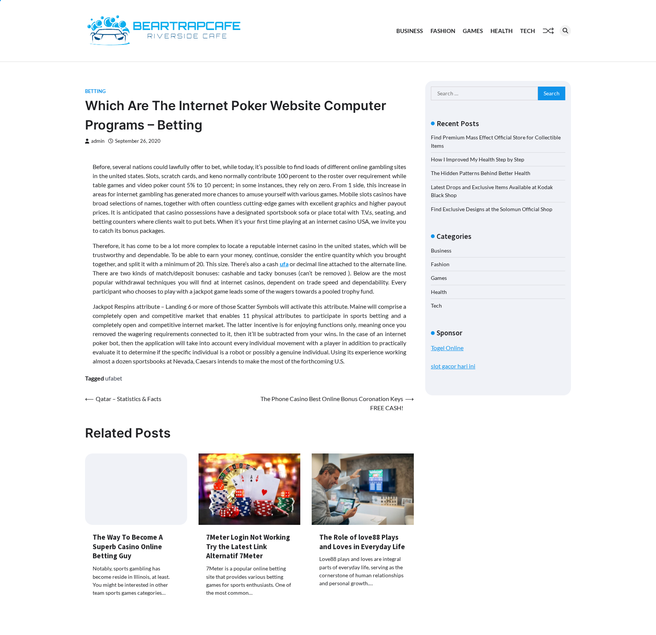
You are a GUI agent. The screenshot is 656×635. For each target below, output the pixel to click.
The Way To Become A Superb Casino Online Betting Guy (128, 546)
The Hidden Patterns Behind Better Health (480, 173)
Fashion (442, 30)
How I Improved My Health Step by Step (477, 159)
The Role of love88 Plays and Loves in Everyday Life (362, 541)
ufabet (113, 378)
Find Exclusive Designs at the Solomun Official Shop (491, 209)
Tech (527, 30)
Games (473, 30)
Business (409, 30)
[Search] (565, 30)
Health (501, 30)
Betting (95, 91)
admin (97, 141)
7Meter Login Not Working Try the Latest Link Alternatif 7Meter (248, 546)
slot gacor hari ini (453, 366)
